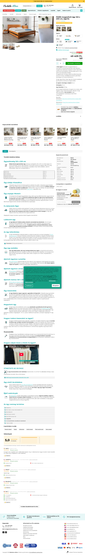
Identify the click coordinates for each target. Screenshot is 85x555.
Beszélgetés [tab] (12, 151)
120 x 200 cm (73, 159)
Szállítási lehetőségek (63, 50)
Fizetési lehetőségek (28, 528)
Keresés (39, 6)
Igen (72, 176)
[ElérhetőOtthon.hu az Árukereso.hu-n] (7, 545)
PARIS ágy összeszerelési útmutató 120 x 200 (17, 377)
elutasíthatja (54, 279)
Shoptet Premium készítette (75, 552)
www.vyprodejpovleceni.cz (73, 525)
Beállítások (29, 285)
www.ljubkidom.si (71, 529)
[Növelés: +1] (63, 63)
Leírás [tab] (5, 151)
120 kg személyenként (74, 162)
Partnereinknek (26, 538)
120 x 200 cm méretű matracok (17, 282)
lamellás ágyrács (13, 261)
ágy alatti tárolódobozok (27, 384)
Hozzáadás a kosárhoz (74, 63)
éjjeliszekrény (14, 395)
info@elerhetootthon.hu (11, 529)
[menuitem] (9, 10)
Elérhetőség (26, 532)
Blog (24, 536)
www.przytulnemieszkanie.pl (73, 533)
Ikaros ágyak (49, 429)
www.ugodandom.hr (71, 531)
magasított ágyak (46, 308)
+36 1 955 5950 (8, 525)
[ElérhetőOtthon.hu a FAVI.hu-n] (15, 545)
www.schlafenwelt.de (72, 536)
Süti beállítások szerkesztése (35, 552)
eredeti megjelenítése (33, 459)
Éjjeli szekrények (39, 429)
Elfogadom (56, 285)
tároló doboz (30, 189)
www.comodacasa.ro (71, 534)
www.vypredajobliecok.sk (72, 527)
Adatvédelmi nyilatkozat (28, 535)
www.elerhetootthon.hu (72, 523)
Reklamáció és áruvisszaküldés (30, 530)
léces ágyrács (13, 271)
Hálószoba (21, 429)
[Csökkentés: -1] (57, 63)
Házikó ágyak (29, 429)
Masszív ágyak (8, 429)
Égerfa (72, 157)
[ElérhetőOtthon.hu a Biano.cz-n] (21, 545)
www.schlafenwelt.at (71, 538)
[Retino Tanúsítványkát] (30, 545)
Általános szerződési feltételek (30, 533)
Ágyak (15, 429)
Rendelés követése (27, 525)
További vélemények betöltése (29, 506)
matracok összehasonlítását (71, 47)
